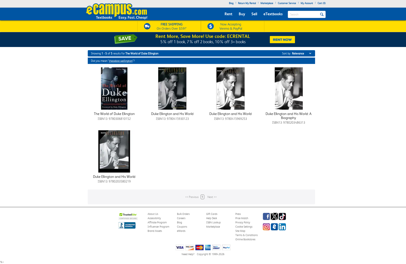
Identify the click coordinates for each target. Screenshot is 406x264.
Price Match (241, 218)
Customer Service (287, 3)
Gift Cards (211, 214)
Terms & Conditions (246, 235)
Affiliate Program (157, 222)
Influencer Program (158, 226)
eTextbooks (273, 14)
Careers (181, 218)
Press (238, 214)
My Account (307, 3)
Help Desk (211, 218)
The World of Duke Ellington (114, 114)
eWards (181, 230)
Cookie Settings (243, 226)
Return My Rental (247, 3)
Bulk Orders (183, 214)
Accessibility (154, 218)
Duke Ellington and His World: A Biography (288, 116)
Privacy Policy (242, 222)
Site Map (240, 230)
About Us (153, 214)
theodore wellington (121, 60)
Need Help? (188, 254)
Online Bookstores (245, 239)
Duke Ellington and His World (172, 114)
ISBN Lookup (213, 222)
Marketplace (267, 3)
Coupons (182, 226)
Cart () (322, 3)
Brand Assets (155, 230)
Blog (231, 3)
